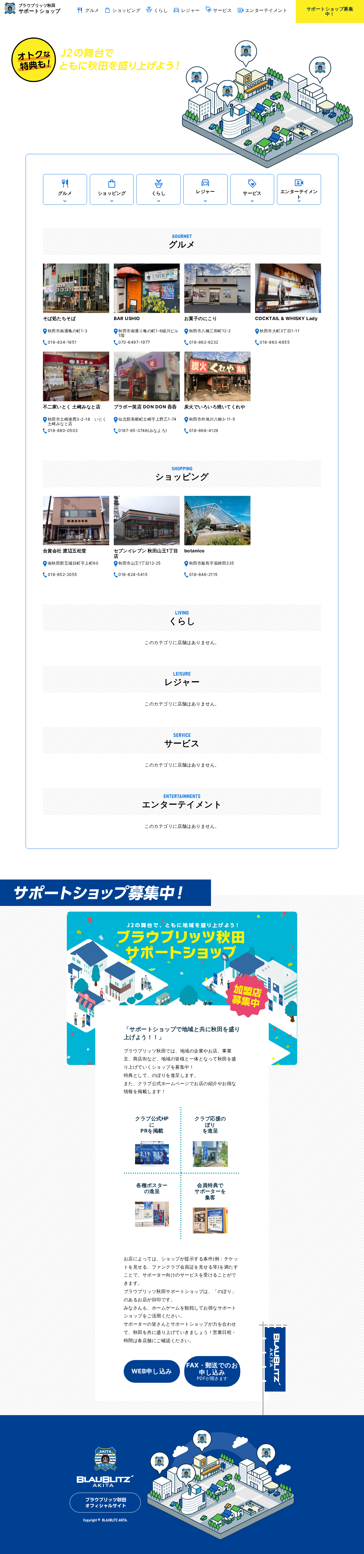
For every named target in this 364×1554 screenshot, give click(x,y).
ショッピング (126, 10)
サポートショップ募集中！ (330, 11)
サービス (222, 10)
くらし (161, 10)
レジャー (190, 10)
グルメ (92, 10)
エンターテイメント (266, 10)
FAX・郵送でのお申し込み (212, 1371)
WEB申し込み (151, 1371)
